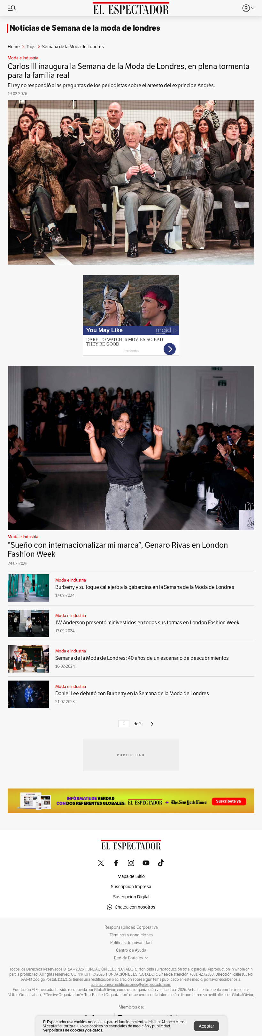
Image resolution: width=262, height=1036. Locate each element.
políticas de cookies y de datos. (76, 1030)
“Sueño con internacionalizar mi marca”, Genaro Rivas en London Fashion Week (118, 549)
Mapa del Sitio (131, 876)
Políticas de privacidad (131, 943)
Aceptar (206, 1026)
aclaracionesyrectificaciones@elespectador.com (131, 984)
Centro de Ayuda (131, 950)
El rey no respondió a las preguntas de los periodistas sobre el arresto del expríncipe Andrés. (111, 85)
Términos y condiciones (131, 935)
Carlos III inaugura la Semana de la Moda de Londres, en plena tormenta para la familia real (129, 70)
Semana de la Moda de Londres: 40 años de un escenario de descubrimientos (142, 658)
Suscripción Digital (131, 897)
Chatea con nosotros (135, 907)
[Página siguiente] (152, 726)
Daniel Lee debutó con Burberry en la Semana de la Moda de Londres (132, 693)
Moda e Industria (23, 58)
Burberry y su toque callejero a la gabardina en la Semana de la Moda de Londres (144, 587)
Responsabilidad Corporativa (131, 927)
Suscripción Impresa (131, 886)
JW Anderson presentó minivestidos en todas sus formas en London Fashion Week (147, 622)
